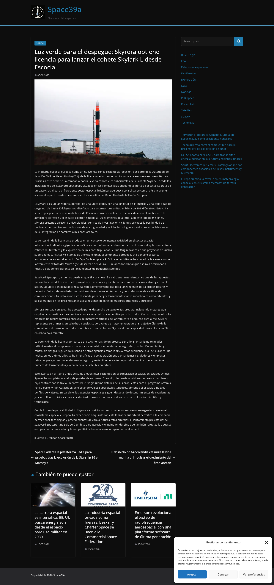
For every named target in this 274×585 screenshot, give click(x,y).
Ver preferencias (254, 574)
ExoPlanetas (188, 73)
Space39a (65, 9)
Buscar (238, 41)
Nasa (184, 85)
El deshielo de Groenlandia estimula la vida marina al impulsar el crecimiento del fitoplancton (141, 457)
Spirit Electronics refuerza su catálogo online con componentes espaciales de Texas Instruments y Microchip (211, 169)
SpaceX (185, 116)
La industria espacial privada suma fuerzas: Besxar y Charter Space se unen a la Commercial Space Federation (102, 527)
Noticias (40, 43)
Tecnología (188, 122)
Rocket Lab (188, 104)
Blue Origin (188, 55)
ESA (183, 61)
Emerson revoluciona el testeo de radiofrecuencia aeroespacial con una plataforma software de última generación (153, 524)
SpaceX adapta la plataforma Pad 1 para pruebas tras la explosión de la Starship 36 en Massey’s (67, 457)
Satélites (186, 110)
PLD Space (187, 98)
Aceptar (192, 574)
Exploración (188, 79)
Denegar (223, 574)
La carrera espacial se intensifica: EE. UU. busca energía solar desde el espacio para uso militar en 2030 (53, 524)
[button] (266, 542)
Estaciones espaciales (194, 67)
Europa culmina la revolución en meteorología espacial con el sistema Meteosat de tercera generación (210, 183)
